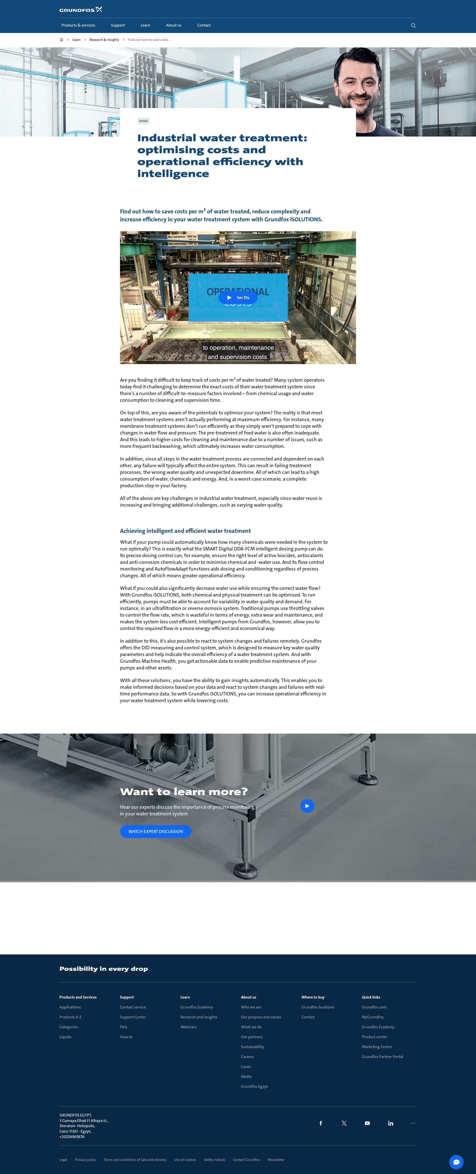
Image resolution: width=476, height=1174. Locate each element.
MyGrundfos (373, 1017)
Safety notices (214, 1159)
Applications (70, 1007)
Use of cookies (185, 1159)
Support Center (133, 1017)
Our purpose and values (261, 1017)
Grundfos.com (374, 1007)
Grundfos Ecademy (196, 1007)
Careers (247, 1056)
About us (248, 997)
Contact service (133, 1007)
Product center (374, 1036)
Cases (246, 1066)
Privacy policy (85, 1159)
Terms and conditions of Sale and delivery (135, 1159)
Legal (63, 1159)
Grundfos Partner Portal (382, 1056)
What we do (251, 1027)
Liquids (66, 1036)
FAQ (123, 1027)
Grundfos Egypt (254, 1086)
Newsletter (276, 1159)
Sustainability (252, 1046)
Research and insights (198, 1017)
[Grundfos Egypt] (61, 40)
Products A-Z (71, 1017)
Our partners (252, 1036)
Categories (69, 1027)
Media (246, 1076)
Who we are (251, 1007)
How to (126, 1036)
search (413, 25)
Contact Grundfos (246, 1159)
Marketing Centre (377, 1046)
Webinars (188, 1027)
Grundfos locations (317, 1007)
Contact (308, 1017)
